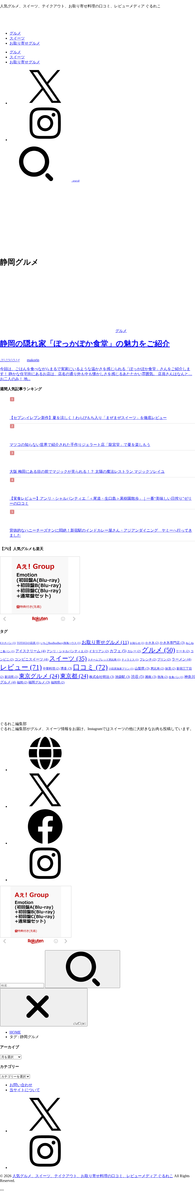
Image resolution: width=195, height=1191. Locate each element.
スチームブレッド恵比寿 (104, 659)
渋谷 (137, 676)
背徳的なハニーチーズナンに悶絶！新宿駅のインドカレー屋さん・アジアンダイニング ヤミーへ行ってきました (101, 532)
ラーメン (181, 659)
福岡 (22, 682)
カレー (134, 651)
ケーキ (183, 651)
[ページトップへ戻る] (2, 1190)
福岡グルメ (39, 682)
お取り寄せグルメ (25, 43)
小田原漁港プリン (121, 668)
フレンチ (148, 659)
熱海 (162, 677)
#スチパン (8, 643)
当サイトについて (25, 1090)
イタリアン (99, 651)
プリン (164, 659)
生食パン (176, 677)
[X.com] (45, 103)
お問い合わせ (21, 1085)
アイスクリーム (30, 651)
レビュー (21, 667)
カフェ (118, 651)
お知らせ (137, 643)
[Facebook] (45, 843)
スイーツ (17, 38)
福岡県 (57, 682)
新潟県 (11, 677)
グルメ (15, 33)
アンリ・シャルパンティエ (67, 651)
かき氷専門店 (172, 643)
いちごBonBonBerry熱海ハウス (60, 643)
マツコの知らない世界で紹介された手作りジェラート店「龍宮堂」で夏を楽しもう (80, 445)
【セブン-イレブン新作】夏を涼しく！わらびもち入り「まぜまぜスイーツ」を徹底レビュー (88, 418)
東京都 (74, 676)
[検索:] (22, 985)
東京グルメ (39, 676)
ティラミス (130, 659)
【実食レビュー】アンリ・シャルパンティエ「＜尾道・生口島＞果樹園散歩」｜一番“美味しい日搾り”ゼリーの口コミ (101, 500)
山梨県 (142, 668)
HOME (15, 1032)
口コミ (90, 667)
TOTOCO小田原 (28, 643)
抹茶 (170, 668)
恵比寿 (157, 668)
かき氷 (152, 643)
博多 (66, 668)
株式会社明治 (101, 677)
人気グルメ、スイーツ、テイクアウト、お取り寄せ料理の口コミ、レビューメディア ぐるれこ (92, 1176)
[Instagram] (45, 140)
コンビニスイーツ (31, 659)
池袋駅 (122, 677)
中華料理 (51, 668)
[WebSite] (45, 770)
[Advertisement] (97, 218)
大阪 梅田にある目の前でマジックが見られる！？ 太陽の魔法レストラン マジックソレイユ (87, 471)
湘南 (150, 677)
